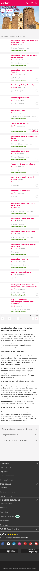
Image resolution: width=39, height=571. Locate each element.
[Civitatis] (6, 3)
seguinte (32, 318)
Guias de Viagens (7, 496)
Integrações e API (7, 516)
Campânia (9, 10)
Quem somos (5, 467)
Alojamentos (5, 521)
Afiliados (3, 508)
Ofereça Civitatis (6, 480)
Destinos (3, 488)
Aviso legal (15, 568)
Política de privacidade (25, 568)
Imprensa (4, 472)
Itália (3, 10)
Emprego (4, 525)
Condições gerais (7, 568)
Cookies (34, 568)
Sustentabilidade (7, 476)
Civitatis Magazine (7, 492)
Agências (3, 512)
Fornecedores (6, 504)
